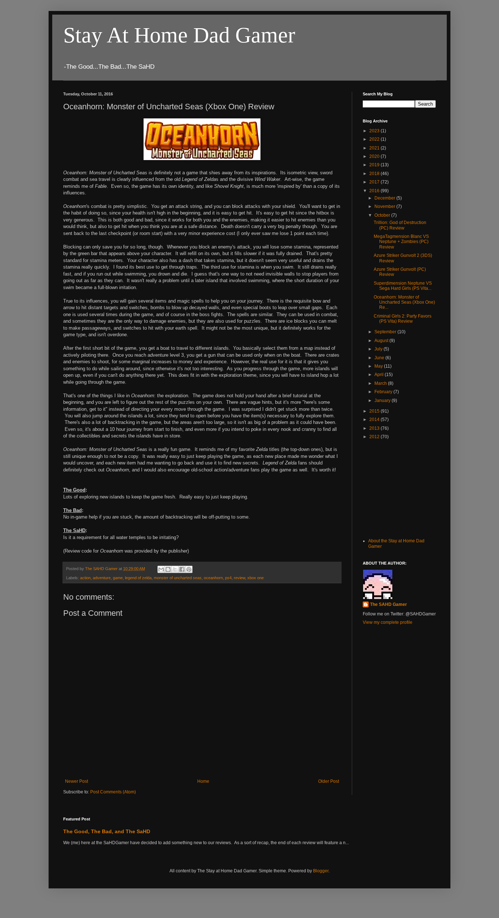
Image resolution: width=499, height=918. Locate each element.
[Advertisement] (399, 488)
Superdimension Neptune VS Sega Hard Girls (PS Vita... (403, 286)
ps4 (228, 578)
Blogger (320, 870)
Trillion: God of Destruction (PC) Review (400, 225)
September (385, 331)
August (381, 340)
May (379, 366)
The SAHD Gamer (388, 604)
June (379, 357)
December (385, 198)
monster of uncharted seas (178, 578)
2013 (375, 428)
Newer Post (76, 781)
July (379, 349)
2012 (375, 436)
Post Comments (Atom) (113, 791)
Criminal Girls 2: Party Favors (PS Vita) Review (402, 319)
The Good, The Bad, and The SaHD (106, 831)
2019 (375, 164)
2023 (375, 130)
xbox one (255, 578)
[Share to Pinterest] (189, 569)
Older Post (328, 781)
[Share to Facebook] (182, 569)
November (385, 206)
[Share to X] (175, 569)
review (239, 578)
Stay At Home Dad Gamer (179, 35)
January (383, 400)
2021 (375, 148)
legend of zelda (138, 578)
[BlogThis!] (168, 569)
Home (203, 781)
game (118, 578)
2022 (375, 139)
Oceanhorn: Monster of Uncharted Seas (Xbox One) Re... (404, 302)
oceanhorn (213, 578)
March (381, 383)
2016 (375, 190)
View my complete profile (387, 622)
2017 (375, 182)
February (383, 391)
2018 (375, 173)
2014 (375, 419)
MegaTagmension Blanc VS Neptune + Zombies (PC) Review (401, 242)
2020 (375, 156)
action (85, 578)
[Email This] (161, 569)
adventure (102, 578)
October (382, 215)
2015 (375, 411)
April (379, 374)
